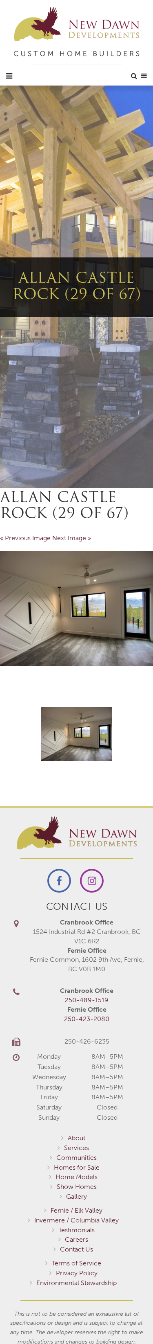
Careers (76, 1239)
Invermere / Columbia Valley (76, 1220)
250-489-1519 (87, 1000)
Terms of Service (76, 1263)
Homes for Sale (77, 1167)
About (76, 1138)
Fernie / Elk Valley (76, 1210)
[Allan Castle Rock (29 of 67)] (76, 608)
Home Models (76, 1177)
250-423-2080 (86, 1019)
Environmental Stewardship (76, 1283)
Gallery (76, 1196)
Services (76, 1148)
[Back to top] (130, 1321)
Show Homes (77, 1187)
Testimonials (76, 1230)
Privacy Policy (77, 1273)
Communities (76, 1157)
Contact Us (76, 1249)
